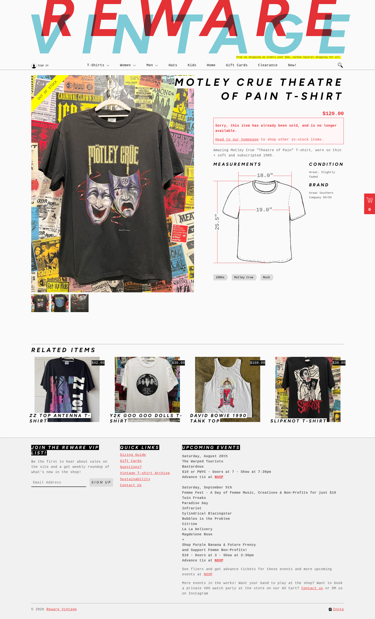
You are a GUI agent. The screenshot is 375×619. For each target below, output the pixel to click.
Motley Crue (243, 277)
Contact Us (131, 485)
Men (149, 65)
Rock (266, 277)
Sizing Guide (133, 455)
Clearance (268, 65)
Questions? (131, 467)
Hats (173, 65)
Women (125, 65)
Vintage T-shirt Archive (145, 473)
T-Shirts (95, 65)
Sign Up (101, 482)
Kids (192, 65)
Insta (338, 609)
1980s (220, 277)
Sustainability (135, 479)
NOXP (208, 574)
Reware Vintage (61, 609)
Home (211, 65)
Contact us (312, 588)
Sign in (43, 65)
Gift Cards (237, 65)
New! (292, 65)
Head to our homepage (237, 140)
